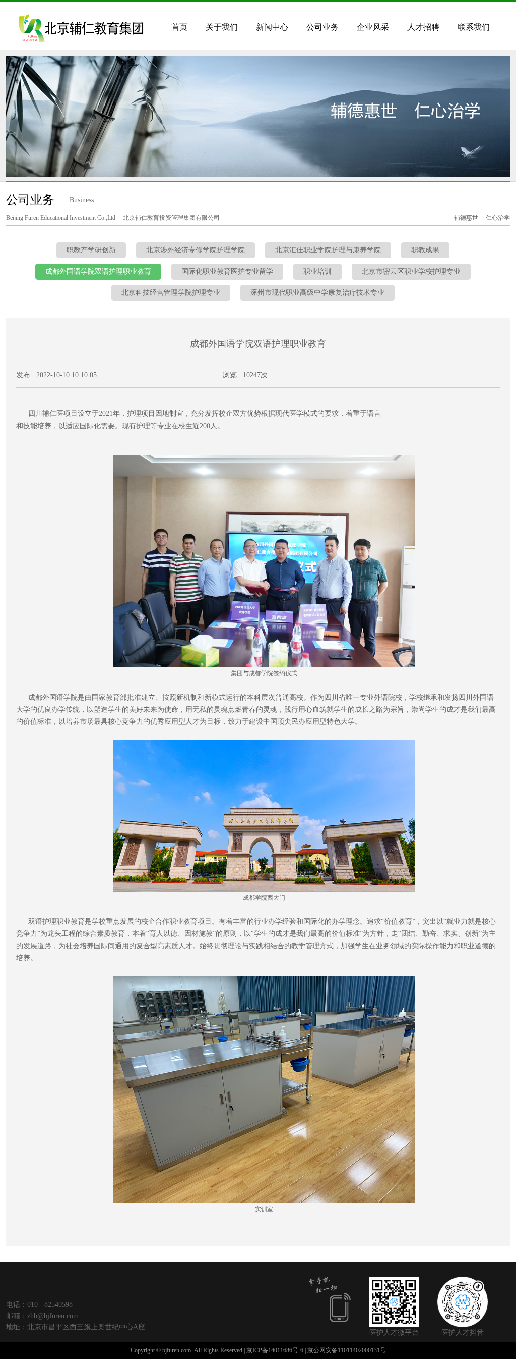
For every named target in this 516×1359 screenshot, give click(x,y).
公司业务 (322, 27)
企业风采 (373, 27)
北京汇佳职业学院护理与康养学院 (328, 250)
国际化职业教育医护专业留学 (227, 271)
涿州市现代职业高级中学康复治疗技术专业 (317, 292)
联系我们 (474, 27)
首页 (179, 27)
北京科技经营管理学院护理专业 (170, 292)
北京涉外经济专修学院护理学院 (195, 250)
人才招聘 (423, 27)
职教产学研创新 (91, 250)
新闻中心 (272, 27)
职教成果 (425, 250)
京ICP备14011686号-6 (274, 1350)
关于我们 (222, 27)
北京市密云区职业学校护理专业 (411, 271)
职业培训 (317, 271)
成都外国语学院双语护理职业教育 (98, 271)
